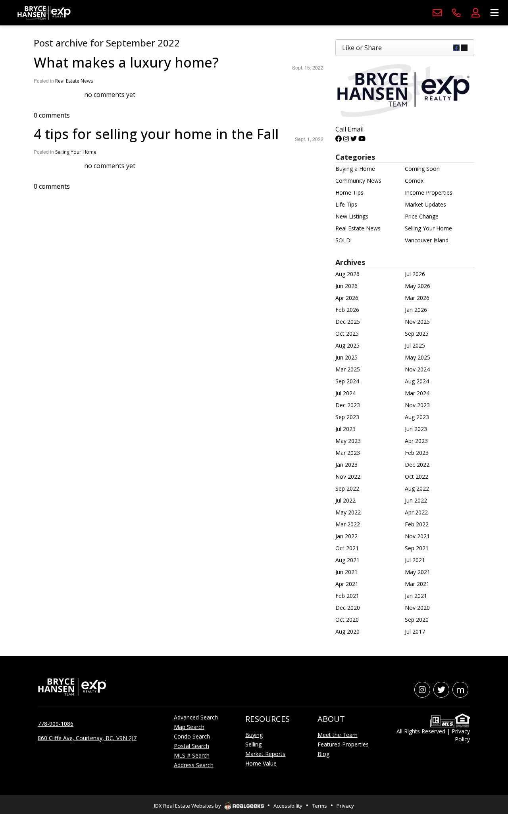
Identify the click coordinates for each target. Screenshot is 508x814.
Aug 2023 (417, 417)
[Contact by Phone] (456, 12)
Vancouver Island (426, 240)
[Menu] (494, 12)
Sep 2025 (417, 333)
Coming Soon (422, 168)
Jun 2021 (346, 572)
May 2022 (348, 512)
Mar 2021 (417, 584)
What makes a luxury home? (126, 62)
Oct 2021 (347, 548)
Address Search (194, 765)
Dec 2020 (347, 607)
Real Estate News (74, 80)
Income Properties (428, 192)
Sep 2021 (417, 548)
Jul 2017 (415, 631)
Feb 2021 (347, 595)
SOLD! (343, 240)
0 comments (52, 115)
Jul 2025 (415, 345)
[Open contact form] (437, 12)
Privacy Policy (461, 735)
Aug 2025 (347, 345)
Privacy (345, 805)
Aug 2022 (417, 488)
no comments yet (109, 94)
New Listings (351, 216)
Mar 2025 (347, 369)
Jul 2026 (415, 274)
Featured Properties (343, 744)
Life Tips (346, 204)
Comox (414, 180)
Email (356, 129)
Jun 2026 (346, 286)
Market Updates (425, 204)
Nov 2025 (417, 321)
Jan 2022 (346, 536)
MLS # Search (192, 755)
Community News (358, 180)
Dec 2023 (347, 405)
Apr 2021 (346, 584)
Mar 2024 (417, 393)
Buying (254, 735)
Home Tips (349, 192)
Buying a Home (355, 168)
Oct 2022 (416, 476)
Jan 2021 (416, 595)
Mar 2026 (417, 298)
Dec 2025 (347, 321)
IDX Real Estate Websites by (188, 805)
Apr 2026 (346, 298)
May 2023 (348, 441)
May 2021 (417, 572)
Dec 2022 (417, 464)
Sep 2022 (347, 488)
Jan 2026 (416, 309)
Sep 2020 (417, 619)
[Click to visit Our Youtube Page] (362, 138)
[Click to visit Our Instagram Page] (346, 138)
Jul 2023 (345, 429)
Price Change (422, 216)
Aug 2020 (347, 631)
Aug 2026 (347, 274)
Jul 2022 (345, 500)
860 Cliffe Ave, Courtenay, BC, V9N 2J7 (87, 738)
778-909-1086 (55, 723)
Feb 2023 (417, 452)
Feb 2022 (417, 524)
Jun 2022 (416, 500)
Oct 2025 (347, 333)
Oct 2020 (347, 619)
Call (340, 129)
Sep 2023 (347, 417)
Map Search (189, 727)
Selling (253, 744)
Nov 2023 (417, 405)
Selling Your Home (75, 152)
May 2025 (417, 357)
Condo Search (192, 736)
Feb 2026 (347, 309)
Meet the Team (338, 735)
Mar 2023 (347, 452)
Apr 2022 (416, 512)
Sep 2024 (347, 381)
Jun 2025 (346, 357)
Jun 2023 (416, 429)
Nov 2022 (347, 476)
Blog (323, 754)
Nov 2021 (417, 536)
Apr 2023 (416, 441)
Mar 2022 (347, 524)
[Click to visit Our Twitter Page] (353, 138)
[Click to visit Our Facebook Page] (338, 138)
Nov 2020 (417, 607)
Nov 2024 (417, 369)
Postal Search (191, 746)
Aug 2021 (347, 560)
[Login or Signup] (475, 12)
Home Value (261, 763)
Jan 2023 (346, 464)
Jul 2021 (415, 560)
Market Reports (265, 754)
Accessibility (287, 805)
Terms (319, 805)
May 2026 (417, 286)
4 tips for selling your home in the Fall (156, 134)
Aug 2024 (417, 381)
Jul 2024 (345, 393)
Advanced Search (196, 717)
